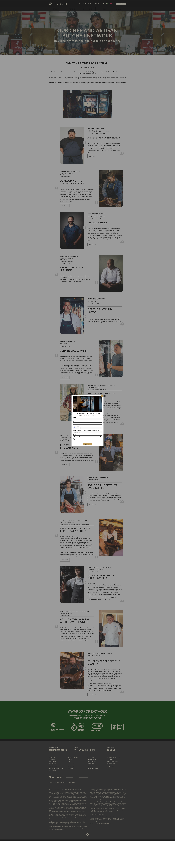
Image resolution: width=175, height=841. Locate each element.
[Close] (101, 396)
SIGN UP (87, 444)
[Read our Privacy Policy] (101, 441)
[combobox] (76, 428)
